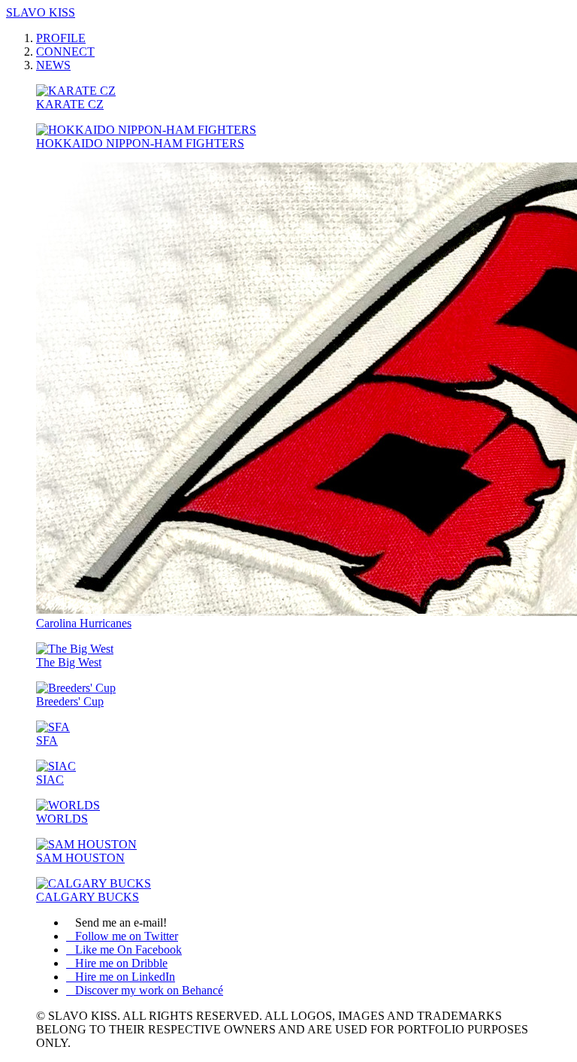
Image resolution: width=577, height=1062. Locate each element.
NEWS (53, 65)
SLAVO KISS (40, 12)
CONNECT (65, 51)
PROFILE (61, 38)
